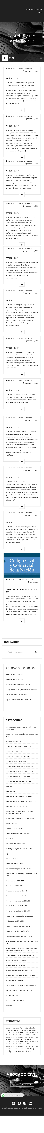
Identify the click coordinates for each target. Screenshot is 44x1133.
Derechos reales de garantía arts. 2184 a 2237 (21, 801)
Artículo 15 (9, 1032)
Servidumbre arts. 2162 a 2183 (16, 960)
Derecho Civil (10, 791)
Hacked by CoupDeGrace (14, 674)
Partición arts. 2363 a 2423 (14, 886)
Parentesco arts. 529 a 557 (15, 881)
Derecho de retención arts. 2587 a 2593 (19, 796)
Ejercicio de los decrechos (14, 829)
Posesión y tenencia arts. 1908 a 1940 (18, 911)
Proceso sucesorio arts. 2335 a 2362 (18, 926)
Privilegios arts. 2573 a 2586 (15, 921)
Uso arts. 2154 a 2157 (13, 995)
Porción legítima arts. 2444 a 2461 (17, 906)
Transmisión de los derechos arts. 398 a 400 (21, 985)
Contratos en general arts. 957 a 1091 (18, 776)
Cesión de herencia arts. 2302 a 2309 (18, 746)
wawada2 (9, 1005)
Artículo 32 (31, 1039)
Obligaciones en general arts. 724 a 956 (19, 869)
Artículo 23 (31, 1035)
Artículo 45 (29, 1046)
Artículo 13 (25, 1030)
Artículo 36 (29, 1041)
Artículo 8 (21, 1028)
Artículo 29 (11, 1039)
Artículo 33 (9, 1041)
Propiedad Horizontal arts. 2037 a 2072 (19, 936)
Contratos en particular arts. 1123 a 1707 (19, 781)
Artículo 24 (9, 1037)
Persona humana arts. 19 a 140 (16, 891)
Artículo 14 (32, 1030)
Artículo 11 (11, 1030)
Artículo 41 (31, 1044)
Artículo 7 (15, 1028)
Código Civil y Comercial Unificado (20, 1050)
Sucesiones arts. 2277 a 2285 (15, 965)
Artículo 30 (17, 1039)
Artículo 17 (23, 1032)
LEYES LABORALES (12, 859)
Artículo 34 (16, 1041)
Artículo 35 (23, 1041)
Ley (7, 854)
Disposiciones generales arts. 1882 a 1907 (20, 818)
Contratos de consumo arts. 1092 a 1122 (19, 771)
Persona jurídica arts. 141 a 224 (16, 896)
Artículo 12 (18, 1030)
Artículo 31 (24, 1039)
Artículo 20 (11, 1035)
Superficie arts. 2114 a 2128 (15, 980)
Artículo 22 (24, 1035)
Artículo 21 (17, 1035)
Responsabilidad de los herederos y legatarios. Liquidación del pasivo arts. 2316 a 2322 (22, 949)
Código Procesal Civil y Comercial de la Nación (21, 690)
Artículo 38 (11, 1044)
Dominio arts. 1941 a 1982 (14, 824)
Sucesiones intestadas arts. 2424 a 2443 (19, 970)
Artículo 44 (23, 1046)
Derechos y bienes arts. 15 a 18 (16, 806)
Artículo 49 (24, 1049)
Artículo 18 (29, 1032)
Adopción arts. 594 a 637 (14, 741)
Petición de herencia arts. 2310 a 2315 (18, 901)
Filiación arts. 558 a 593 (13, 839)
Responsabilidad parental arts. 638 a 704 (20, 955)
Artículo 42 (9, 1046)
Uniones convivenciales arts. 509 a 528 (19, 990)
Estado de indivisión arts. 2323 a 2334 (18, 834)
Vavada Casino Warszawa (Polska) (18, 684)
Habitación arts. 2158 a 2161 (15, 844)
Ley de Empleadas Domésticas (16, 695)
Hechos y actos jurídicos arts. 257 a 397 (20, 579)
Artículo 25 (16, 1037)
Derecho (9, 786)
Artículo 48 (17, 1049)
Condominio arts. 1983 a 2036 (16, 761)
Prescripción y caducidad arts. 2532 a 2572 (20, 916)
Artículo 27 (29, 1037)
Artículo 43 (16, 1046)
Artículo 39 (17, 1044)
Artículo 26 (23, 1037)
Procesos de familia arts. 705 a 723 (17, 931)
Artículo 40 (24, 1044)
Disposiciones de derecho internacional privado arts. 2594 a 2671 (19, 812)
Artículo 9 (28, 1028)
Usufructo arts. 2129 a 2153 (15, 1000)
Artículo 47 (11, 1049)
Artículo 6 (9, 1028)
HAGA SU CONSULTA (20, 1084)
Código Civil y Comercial (14, 751)
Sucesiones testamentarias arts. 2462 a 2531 (21, 975)
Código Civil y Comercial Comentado (19, 69)
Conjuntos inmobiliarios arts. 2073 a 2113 (20, 766)
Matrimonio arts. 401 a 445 (15, 864)
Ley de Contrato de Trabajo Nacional (18, 700)
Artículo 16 (16, 1032)
